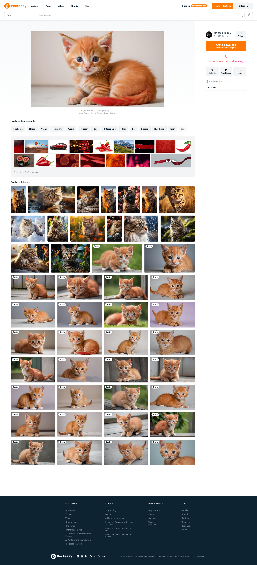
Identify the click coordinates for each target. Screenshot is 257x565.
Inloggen (243, 6)
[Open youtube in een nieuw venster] (104, 556)
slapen (32, 129)
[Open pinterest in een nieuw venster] (91, 556)
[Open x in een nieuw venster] (99, 556)
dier (183, 129)
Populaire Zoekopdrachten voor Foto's (119, 529)
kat (133, 129)
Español (185, 514)
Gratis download (226, 46)
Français (186, 526)
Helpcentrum (154, 510)
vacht (44, 129)
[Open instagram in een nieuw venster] (82, 556)
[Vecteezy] (15, 6)
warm (71, 129)
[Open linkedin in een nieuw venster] (86, 556)
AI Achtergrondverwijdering (78, 540)
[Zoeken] (241, 15)
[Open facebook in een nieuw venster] (78, 556)
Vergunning (110, 510)
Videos (61, 6)
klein (172, 129)
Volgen (241, 36)
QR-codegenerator (73, 544)
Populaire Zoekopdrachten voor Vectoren (119, 523)
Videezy (68, 518)
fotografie (57, 129)
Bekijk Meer (171, 161)
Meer (87, 6)
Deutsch (186, 522)
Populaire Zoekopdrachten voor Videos (119, 535)
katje (124, 129)
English (185, 510)
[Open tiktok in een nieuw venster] (95, 556)
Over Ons (152, 518)
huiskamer (18, 129)
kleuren (144, 129)
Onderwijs (70, 526)
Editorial (74, 6)
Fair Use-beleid (198, 556)
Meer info (212, 88)
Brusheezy (70, 510)
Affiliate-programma (114, 518)
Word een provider (152, 523)
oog (96, 129)
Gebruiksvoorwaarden (168, 556)
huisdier (84, 129)
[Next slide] (190, 129)
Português (187, 518)
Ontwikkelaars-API (73, 529)
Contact (151, 514)
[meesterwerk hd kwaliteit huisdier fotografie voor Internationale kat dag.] (18, 199)
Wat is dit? (225, 81)
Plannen (186, 6)
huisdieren (159, 129)
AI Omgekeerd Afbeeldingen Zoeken (78, 534)
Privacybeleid (185, 556)
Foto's (48, 6)
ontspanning (109, 129)
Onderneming (71, 522)
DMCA (108, 514)
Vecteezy (69, 514)
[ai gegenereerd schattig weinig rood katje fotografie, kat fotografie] (117, 258)
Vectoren (35, 6)
